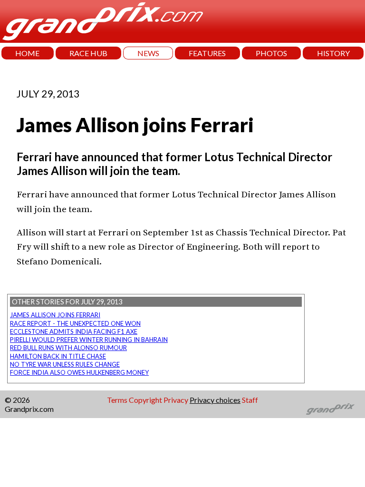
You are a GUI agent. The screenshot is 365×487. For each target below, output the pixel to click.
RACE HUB (88, 53)
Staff (250, 399)
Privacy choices (215, 399)
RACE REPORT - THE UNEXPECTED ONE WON (75, 323)
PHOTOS (271, 53)
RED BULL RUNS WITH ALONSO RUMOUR (68, 347)
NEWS (148, 53)
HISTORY (333, 53)
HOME (27, 53)
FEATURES (207, 53)
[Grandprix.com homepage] (330, 409)
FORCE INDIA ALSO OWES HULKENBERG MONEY (79, 372)
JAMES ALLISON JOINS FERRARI (55, 315)
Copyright (145, 399)
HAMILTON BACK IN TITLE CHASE (58, 356)
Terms (117, 399)
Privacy (175, 399)
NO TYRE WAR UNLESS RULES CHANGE (65, 364)
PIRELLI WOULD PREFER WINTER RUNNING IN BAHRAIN (89, 339)
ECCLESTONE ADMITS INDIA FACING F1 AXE (73, 331)
